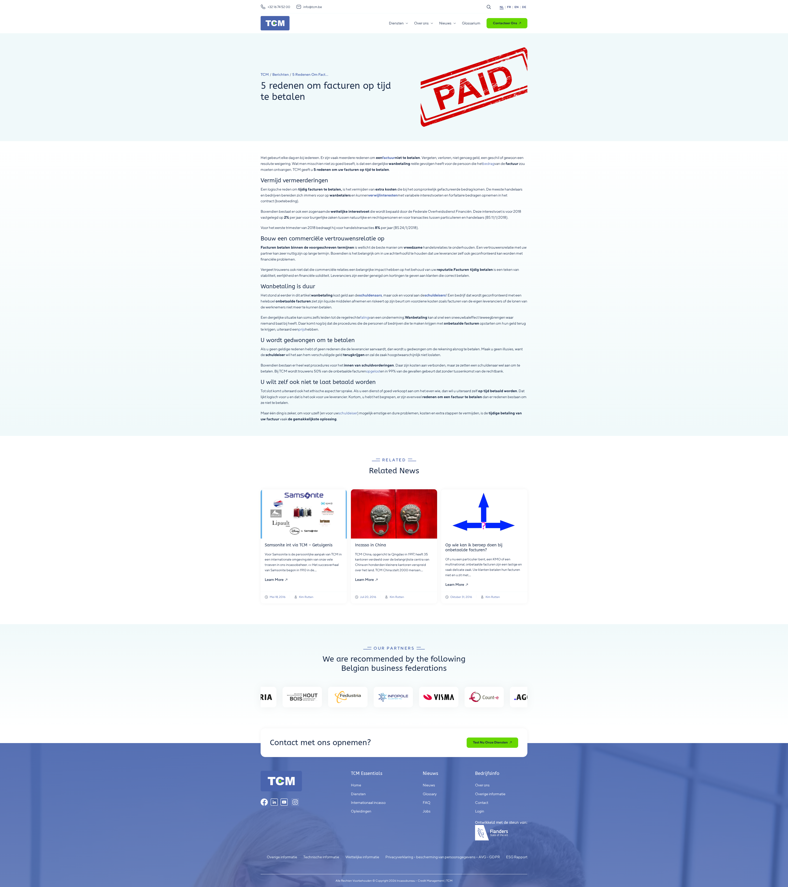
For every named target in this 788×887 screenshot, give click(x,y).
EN (516, 7)
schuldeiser (347, 413)
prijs (301, 329)
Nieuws (445, 23)
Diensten (396, 23)
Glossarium (471, 23)
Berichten (280, 74)
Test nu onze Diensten (490, 742)
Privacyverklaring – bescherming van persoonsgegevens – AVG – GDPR (442, 857)
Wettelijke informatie (362, 857)
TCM (265, 74)
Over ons (421, 23)
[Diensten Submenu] (407, 23)
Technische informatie (321, 857)
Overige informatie (282, 857)
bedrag (488, 163)
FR (509, 7)
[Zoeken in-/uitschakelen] (489, 7)
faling (364, 317)
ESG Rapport (516, 857)
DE (524, 7)
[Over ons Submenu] (432, 23)
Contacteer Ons (505, 23)
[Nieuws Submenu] (455, 23)
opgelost (373, 371)
